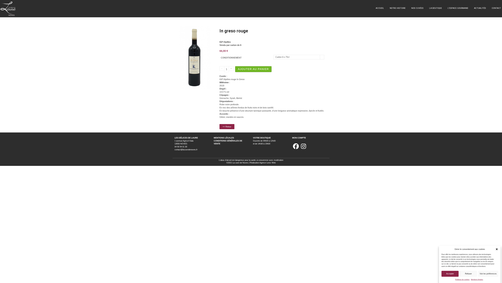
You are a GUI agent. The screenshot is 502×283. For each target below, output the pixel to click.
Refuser (468, 274)
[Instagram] (303, 146)
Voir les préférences (488, 274)
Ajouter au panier (253, 69)
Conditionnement (231, 58)
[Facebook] (296, 146)
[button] (496, 249)
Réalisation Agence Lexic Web (263, 163)
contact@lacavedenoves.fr (186, 149)
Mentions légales (477, 280)
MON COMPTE (299, 138)
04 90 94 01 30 (181, 147)
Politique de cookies (462, 280)
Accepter (450, 274)
